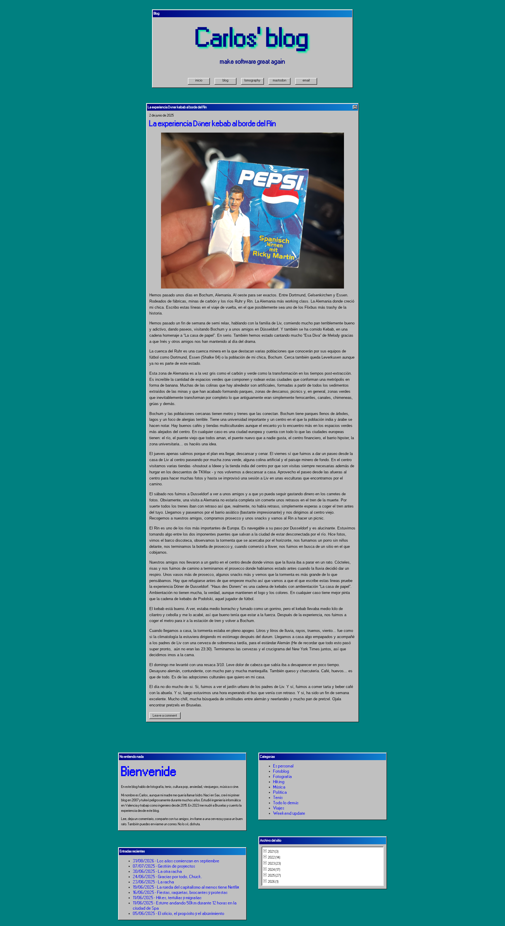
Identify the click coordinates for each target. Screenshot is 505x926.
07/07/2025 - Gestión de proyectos (164, 866)
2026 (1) (273, 881)
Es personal (283, 766)
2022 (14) (274, 857)
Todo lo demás (286, 802)
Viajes (278, 808)
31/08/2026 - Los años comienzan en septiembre (176, 861)
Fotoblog (281, 771)
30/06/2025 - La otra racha (157, 871)
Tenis (278, 797)
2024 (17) (274, 869)
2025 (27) (274, 875)
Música (279, 787)
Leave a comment (165, 715)
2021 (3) (273, 851)
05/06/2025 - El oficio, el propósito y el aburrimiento (178, 913)
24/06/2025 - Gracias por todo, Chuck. (167, 876)
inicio (199, 80)
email (306, 80)
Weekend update (289, 813)
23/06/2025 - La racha (153, 882)
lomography (252, 80)
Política (280, 792)
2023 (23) (274, 863)
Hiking (279, 781)
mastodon (279, 80)
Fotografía (282, 776)
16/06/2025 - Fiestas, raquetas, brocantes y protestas (180, 892)
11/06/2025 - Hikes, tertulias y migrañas (167, 897)
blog (226, 80)
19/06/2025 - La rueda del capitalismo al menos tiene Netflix (186, 887)
